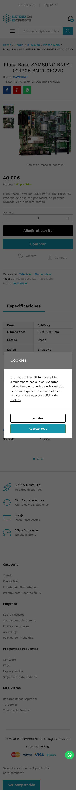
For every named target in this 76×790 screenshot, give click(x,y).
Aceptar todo (38, 428)
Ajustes (38, 418)
